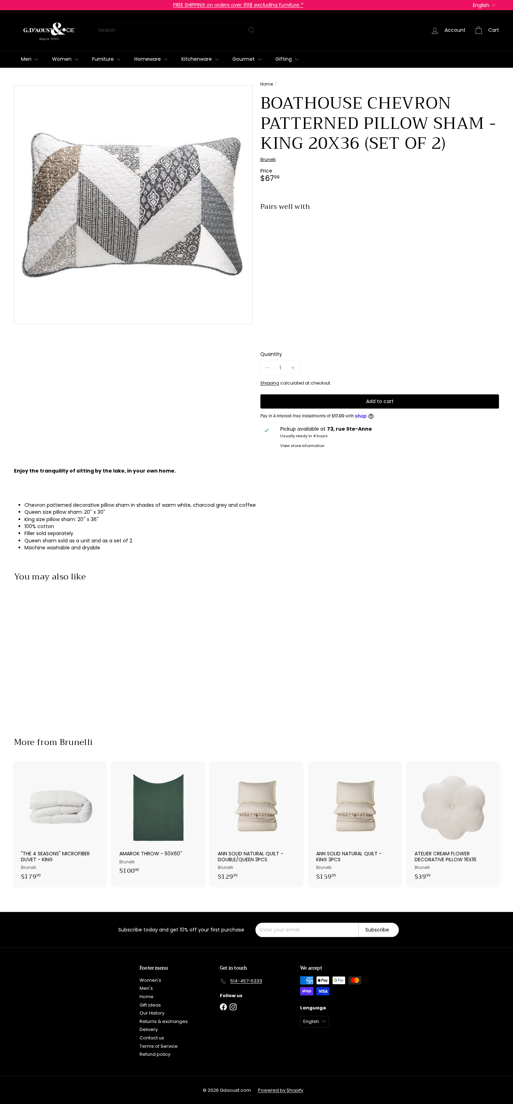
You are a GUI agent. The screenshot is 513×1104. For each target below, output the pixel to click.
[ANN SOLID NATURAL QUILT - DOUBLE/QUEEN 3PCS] (256, 824)
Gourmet (244, 59)
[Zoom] (133, 205)
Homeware (148, 59)
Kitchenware (197, 59)
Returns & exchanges (164, 1021)
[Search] (251, 30)
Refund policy (155, 1054)
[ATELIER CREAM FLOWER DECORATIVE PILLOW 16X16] (453, 824)
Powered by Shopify (280, 1090)
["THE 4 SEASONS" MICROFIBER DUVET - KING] (59, 824)
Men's (146, 988)
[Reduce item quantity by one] (267, 368)
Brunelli (76, 742)
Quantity (271, 354)
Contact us (152, 1037)
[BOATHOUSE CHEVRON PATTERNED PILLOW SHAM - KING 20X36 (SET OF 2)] (379, 240)
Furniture (103, 59)
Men (27, 59)
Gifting (284, 59)
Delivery (149, 1029)
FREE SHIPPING (238, 4)
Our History (152, 1013)
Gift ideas (150, 1005)
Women (62, 59)
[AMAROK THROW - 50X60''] (158, 821)
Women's (150, 980)
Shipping (269, 383)
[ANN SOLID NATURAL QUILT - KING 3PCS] (355, 824)
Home (266, 84)
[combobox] (177, 30)
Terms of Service (159, 1046)
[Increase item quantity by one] (293, 368)
